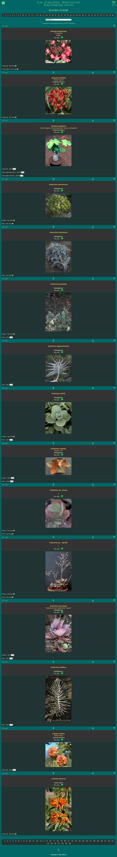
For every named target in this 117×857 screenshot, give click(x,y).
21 (55, 15)
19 (49, 15)
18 (46, 15)
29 (80, 15)
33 (92, 15)
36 (101, 15)
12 (29, 15)
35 (98, 15)
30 (83, 15)
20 (52, 15)
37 (104, 15)
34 (95, 15)
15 (37, 15)
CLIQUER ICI (71, 23)
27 (74, 15)
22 (59, 15)
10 (23, 15)
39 (110, 15)
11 (26, 15)
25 (68, 15)
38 (107, 15)
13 (32, 15)
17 (43, 15)
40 (113, 15)
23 (62, 15)
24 (65, 15)
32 (89, 15)
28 (77, 15)
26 (71, 15)
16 (40, 15)
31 (86, 15)
